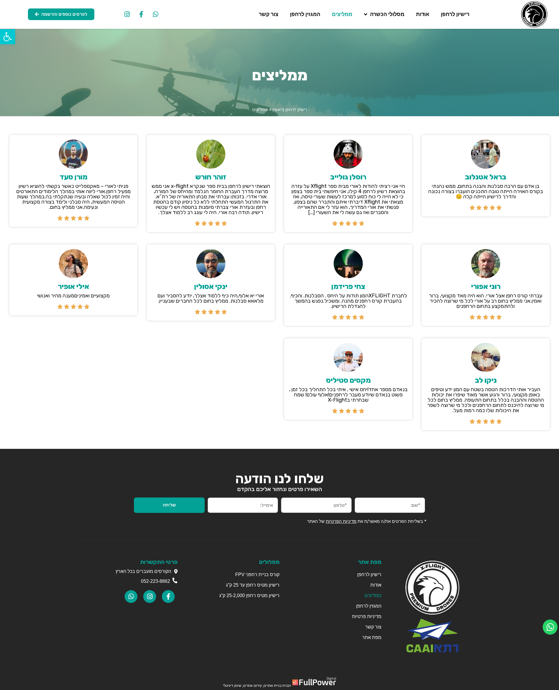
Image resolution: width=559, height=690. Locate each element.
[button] (7, 36)
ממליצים (342, 14)
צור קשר (268, 14)
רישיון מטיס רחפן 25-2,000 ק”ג (249, 595)
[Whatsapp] (155, 14)
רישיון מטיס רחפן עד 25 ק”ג (253, 585)
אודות (422, 14)
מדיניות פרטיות (366, 616)
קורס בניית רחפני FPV (257, 574)
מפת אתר (371, 637)
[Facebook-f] (141, 14)
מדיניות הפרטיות (341, 521)
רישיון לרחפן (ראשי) (290, 109)
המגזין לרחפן (305, 14)
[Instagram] (127, 14)
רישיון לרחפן (455, 14)
